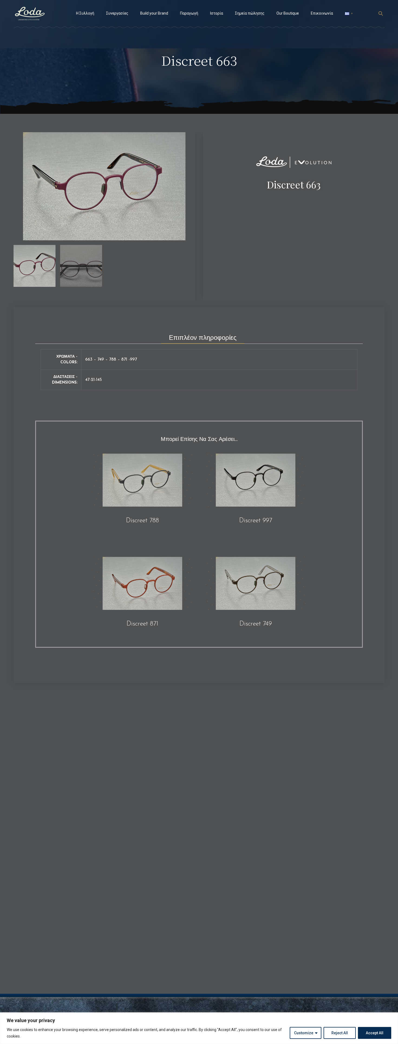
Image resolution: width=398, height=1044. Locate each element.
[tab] (202, 336)
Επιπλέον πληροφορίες (203, 338)
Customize (303, 1033)
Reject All (339, 1033)
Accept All (374, 1033)
